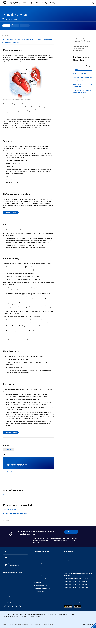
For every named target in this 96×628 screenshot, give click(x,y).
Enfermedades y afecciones (10, 9)
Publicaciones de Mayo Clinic (83, 70)
